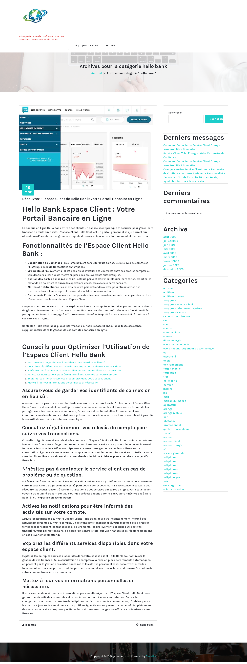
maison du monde (174, 400)
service (167, 437)
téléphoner (170, 465)
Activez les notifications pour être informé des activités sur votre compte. (72, 374)
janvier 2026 (171, 265)
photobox (169, 421)
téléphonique (171, 477)
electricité (169, 356)
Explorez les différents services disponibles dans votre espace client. (69, 378)
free (166, 376)
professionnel (172, 425)
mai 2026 (169, 249)
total (166, 481)
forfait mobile (172, 368)
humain (168, 384)
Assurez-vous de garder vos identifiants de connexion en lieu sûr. (67, 362)
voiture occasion (173, 489)
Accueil (96, 73)
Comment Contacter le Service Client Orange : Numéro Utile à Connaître (192, 147)
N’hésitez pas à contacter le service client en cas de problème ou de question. (75, 370)
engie (166, 360)
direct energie (172, 340)
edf (165, 352)
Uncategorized (172, 485)
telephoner (170, 461)
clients (167, 328)
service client (171, 441)
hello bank (147, 624)
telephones (170, 473)
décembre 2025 (173, 269)
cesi (165, 320)
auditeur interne (173, 296)
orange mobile (172, 412)
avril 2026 (169, 253)
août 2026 (169, 236)
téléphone (169, 457)
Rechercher (175, 112)
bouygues (169, 300)
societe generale (173, 453)
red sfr (167, 433)
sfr (165, 449)
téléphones (170, 469)
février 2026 (171, 261)
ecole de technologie (176, 344)
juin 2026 (169, 244)
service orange (172, 445)
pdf (165, 417)
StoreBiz (151, 656)
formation (169, 372)
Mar (28, 189)
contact (168, 336)
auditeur (168, 292)
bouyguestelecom (174, 312)
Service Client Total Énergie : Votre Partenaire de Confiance (193, 155)
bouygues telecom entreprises (182, 308)
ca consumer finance (176, 316)
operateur (169, 404)
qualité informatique (176, 429)
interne (168, 388)
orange (167, 408)
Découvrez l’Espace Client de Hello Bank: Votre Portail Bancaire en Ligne (82, 199)
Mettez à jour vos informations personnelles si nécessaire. (63, 382)
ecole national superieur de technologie (188, 348)
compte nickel (172, 332)
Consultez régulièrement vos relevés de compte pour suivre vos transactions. (75, 366)
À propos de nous (86, 45)
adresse (168, 288)
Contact (110, 45)
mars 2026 (170, 257)
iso (165, 392)
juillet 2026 (170, 240)
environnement (173, 364)
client (166, 324)
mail (166, 396)
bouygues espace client (178, 304)
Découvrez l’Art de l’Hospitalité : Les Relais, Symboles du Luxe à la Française (190, 179)
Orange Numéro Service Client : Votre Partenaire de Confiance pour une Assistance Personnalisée (194, 171)
